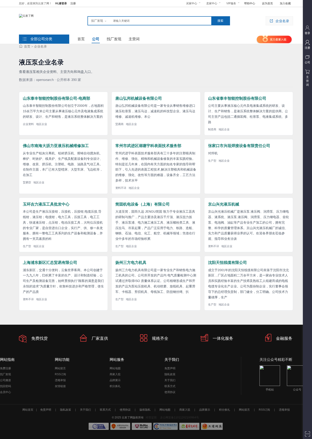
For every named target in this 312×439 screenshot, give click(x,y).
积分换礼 (115, 386)
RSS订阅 (60, 374)
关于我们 (169, 380)
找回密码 (5, 386)
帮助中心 (249, 3)
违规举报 (60, 380)
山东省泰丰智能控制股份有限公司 (237, 98)
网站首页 (27, 409)
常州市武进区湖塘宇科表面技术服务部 (148, 146)
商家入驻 (115, 374)
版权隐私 (145, 409)
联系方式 (169, 386)
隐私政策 (169, 374)
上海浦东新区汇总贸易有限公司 (50, 262)
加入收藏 (285, 3)
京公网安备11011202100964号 (179, 417)
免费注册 (5, 368)
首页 (27, 46)
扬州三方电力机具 (130, 262)
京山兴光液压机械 (223, 204)
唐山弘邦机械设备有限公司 (138, 98)
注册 (73, 3)
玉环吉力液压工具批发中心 (46, 204)
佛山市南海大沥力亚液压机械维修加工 (56, 146)
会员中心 (5, 392)
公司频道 (5, 380)
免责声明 (169, 368)
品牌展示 (115, 380)
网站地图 (115, 368)
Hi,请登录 (61, 3)
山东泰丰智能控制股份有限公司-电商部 (56, 98)
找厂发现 (5, 374)
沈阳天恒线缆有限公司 (227, 262)
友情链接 (60, 386)
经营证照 (151, 417)
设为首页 (267, 3)
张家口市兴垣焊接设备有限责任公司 (239, 146)
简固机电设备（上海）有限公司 (142, 204)
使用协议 (169, 392)
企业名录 (282, 21)
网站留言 (60, 368)
